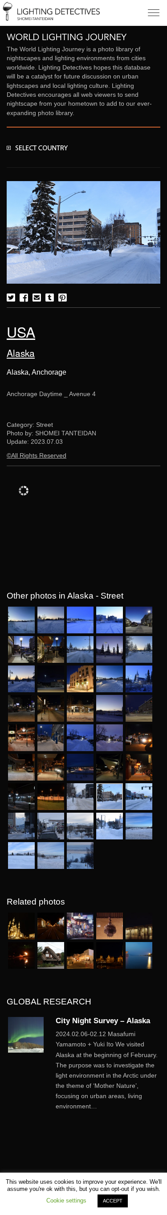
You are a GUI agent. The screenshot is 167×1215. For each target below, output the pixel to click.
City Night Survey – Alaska (103, 1020)
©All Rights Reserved (36, 455)
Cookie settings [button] (66, 1200)
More (108, 1070)
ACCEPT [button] (112, 1200)
